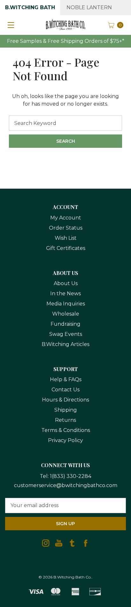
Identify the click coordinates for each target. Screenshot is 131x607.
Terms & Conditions (65, 430)
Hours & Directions (65, 400)
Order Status (65, 228)
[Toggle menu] (9, 24)
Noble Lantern (89, 7)
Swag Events (65, 334)
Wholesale (65, 314)
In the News (65, 293)
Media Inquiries (65, 304)
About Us (66, 283)
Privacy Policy (65, 440)
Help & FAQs (65, 379)
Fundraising (65, 324)
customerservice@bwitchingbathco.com (65, 485)
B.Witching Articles (65, 344)
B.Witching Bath (30, 7)
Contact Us (65, 390)
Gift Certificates (65, 248)
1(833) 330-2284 (70, 476)
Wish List (66, 238)
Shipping (65, 410)
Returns (65, 420)
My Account (65, 218)
